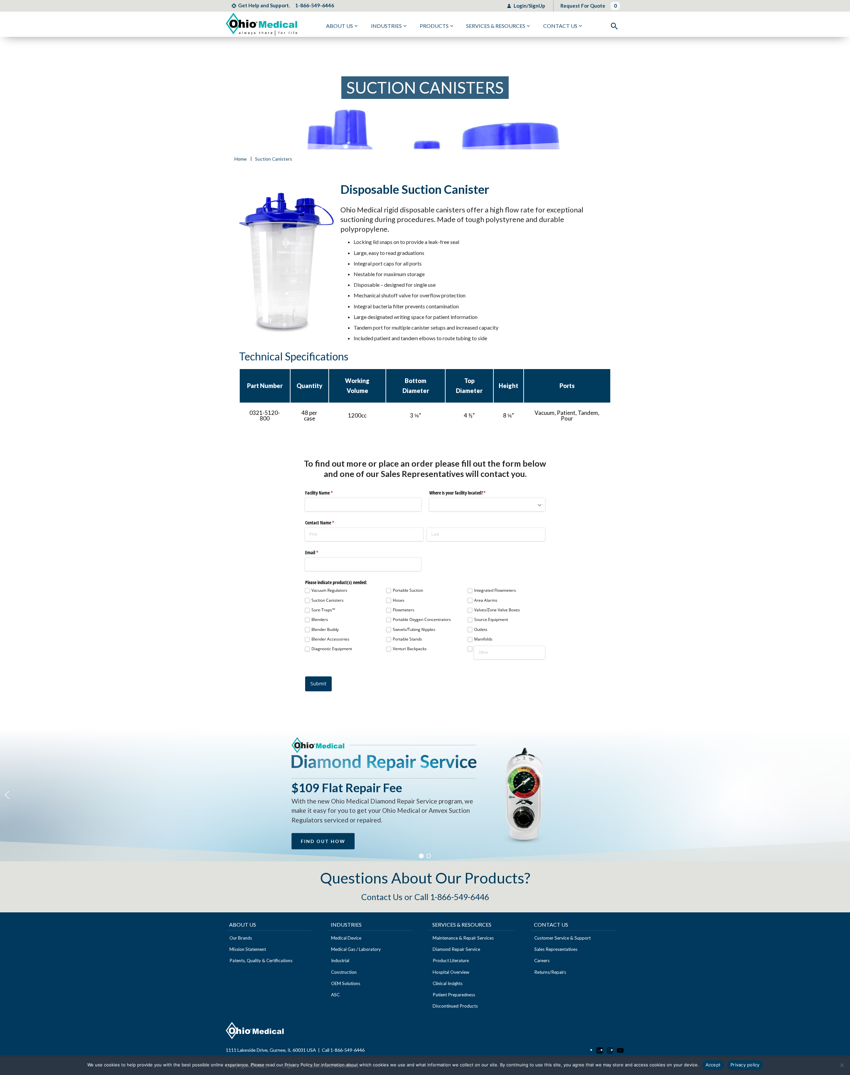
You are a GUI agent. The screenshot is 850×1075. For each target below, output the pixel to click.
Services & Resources (495, 26)
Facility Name (326, 493)
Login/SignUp (529, 6)
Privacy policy (745, 1064)
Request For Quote (582, 6)
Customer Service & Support (562, 938)
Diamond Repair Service (456, 949)
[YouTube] (620, 1049)
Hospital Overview (451, 972)
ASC (335, 994)
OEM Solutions (345, 983)
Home (240, 159)
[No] (841, 1065)
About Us (339, 26)
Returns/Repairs (550, 972)
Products (434, 26)
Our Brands (240, 938)
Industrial (340, 960)
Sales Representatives (555, 949)
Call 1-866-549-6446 (343, 1050)
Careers (542, 960)
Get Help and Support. (264, 5)
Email (319, 552)
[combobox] (487, 504)
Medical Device (346, 938)
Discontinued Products (455, 1006)
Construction (344, 972)
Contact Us (560, 26)
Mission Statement (247, 949)
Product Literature (451, 960)
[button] (7, 795)
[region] (425, 795)
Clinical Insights (448, 983)
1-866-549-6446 (314, 5)
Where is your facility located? (465, 493)
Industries (386, 26)
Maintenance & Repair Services (463, 938)
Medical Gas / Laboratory (356, 949)
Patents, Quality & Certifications (261, 960)
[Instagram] (610, 1049)
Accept (713, 1064)
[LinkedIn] (600, 1049)
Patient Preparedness (454, 994)
